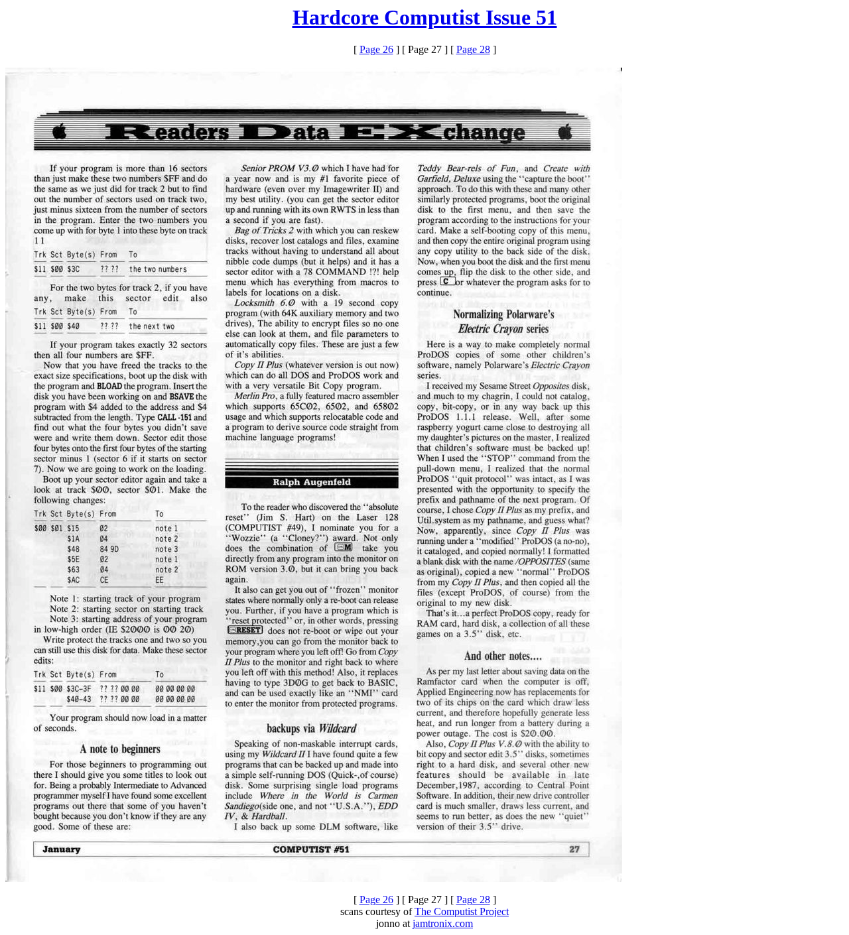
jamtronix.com (443, 923)
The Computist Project (462, 911)
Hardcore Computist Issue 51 (425, 17)
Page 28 (473, 49)
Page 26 (376, 49)
